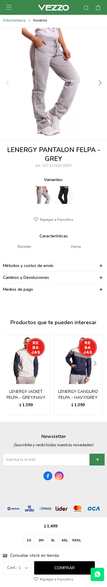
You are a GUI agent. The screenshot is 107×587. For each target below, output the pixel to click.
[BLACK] (63, 194)
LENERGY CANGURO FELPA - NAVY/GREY (78, 394)
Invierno (40, 20)
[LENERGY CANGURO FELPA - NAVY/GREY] (78, 359)
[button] (100, 83)
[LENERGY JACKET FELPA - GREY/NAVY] (26, 359)
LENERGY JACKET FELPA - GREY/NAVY (26, 394)
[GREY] (43, 194)
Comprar (64, 568)
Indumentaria (14, 20)
